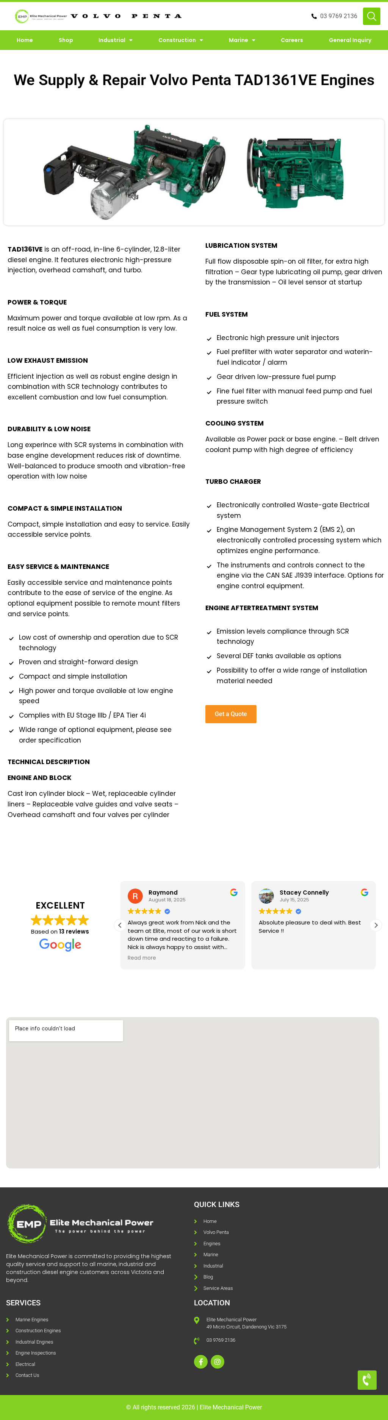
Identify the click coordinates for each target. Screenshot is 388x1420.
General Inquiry (350, 40)
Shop (66, 40)
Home (25, 40)
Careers (292, 40)
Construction (177, 40)
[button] (376, 925)
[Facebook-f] (201, 1362)
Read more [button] (142, 958)
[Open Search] (371, 16)
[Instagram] (217, 1362)
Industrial (112, 40)
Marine (238, 40)
